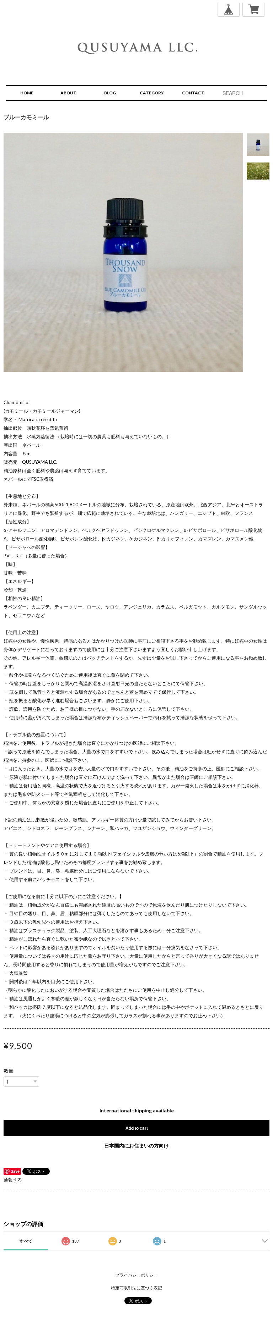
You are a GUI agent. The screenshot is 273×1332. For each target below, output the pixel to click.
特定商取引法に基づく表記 (136, 1287)
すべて (26, 1241)
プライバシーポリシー (136, 1275)
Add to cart (136, 1128)
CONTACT (193, 92)
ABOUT (68, 92)
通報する (13, 1180)
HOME (26, 92)
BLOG (110, 92)
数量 (9, 1070)
